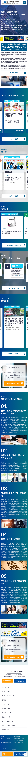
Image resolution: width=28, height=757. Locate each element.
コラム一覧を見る (14, 288)
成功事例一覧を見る (14, 354)
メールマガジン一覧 (7, 721)
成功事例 (4, 700)
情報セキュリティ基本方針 (5, 738)
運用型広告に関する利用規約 (6, 742)
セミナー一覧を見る (14, 196)
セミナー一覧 (5, 704)
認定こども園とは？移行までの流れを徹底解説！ (11, 232)
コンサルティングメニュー (9, 696)
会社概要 (2, 736)
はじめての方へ (14, 73)
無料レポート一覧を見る (14, 245)
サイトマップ (5, 730)
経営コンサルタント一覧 (8, 725)
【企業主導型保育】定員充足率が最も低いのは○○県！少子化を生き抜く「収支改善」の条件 (16, 271)
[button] (24, 2)
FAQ (1, 740)
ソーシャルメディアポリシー (19, 740)
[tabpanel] (12, 226)
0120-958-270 (15, 671)
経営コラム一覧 (6, 717)
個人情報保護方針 (17, 736)
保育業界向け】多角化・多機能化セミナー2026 (13, 179)
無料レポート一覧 (7, 713)
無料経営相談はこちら (13, 383)
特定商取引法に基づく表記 (19, 738)
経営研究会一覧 (6, 708)
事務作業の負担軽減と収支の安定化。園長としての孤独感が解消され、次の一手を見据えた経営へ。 (14, 322)
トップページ (5, 687)
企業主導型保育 (16, 276)
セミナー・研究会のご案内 (20, 276)
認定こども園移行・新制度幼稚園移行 (13, 115)
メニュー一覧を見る (14, 139)
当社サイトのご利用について (19, 742)
